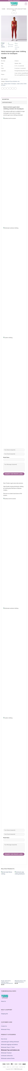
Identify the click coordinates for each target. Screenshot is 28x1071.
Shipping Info (4, 1013)
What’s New (15, 1067)
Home (3, 9)
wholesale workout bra (7, 1055)
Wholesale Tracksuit (6, 1052)
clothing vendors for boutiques (10, 83)
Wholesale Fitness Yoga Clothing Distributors (20, 981)
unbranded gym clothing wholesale (10, 1041)
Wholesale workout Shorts (7, 1058)
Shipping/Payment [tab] (7, 102)
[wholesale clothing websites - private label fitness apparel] (14, 3)
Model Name (6, 457)
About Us (3, 1001)
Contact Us (4, 1026)
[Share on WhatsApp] (2, 88)
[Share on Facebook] (5, 88)
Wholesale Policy (5, 1029)
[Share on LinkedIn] (15, 88)
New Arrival (4, 1039)
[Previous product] (15, 13)
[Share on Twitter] (7, 88)
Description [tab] (5, 99)
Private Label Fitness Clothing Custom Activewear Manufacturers (7, 982)
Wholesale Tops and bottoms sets (12, 81)
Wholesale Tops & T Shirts (8, 1047)
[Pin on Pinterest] (13, 88)
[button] (2, 4)
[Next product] (12, 13)
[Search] (23, 4)
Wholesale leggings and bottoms (9, 1044)
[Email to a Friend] (10, 88)
